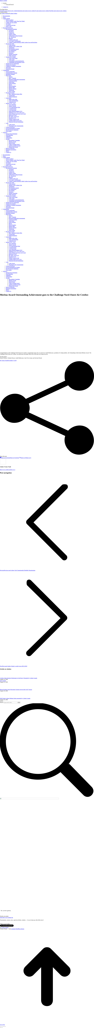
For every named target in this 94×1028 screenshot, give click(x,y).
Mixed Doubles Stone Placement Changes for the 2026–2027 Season (16, 689)
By (4, 360)
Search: (1, 702)
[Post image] (4, 676)
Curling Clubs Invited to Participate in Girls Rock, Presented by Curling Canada (18, 678)
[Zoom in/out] (5, 1026)
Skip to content (3, 0)
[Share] (2, 1026)
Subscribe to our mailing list (6, 917)
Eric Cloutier (3, 680)
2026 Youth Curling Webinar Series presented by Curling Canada (15, 698)
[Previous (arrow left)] (0, 1027)
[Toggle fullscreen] (3, 1026)
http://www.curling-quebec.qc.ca (7, 469)
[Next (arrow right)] (2, 1027)
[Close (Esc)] (0, 1026)
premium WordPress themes (17, 928)
